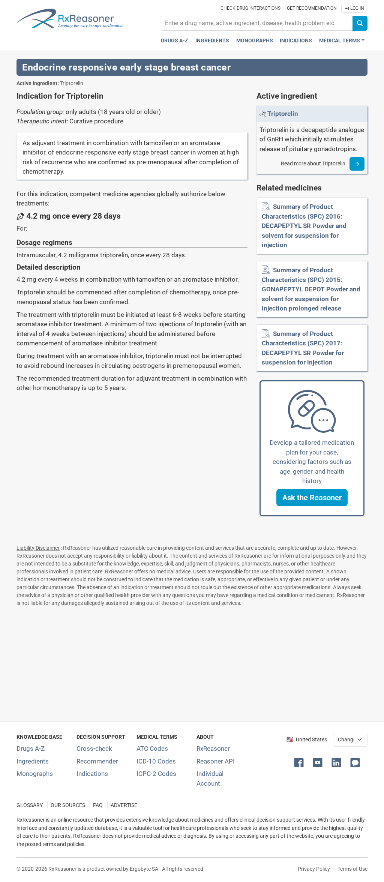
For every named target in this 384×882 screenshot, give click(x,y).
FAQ (98, 805)
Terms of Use (353, 869)
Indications (296, 41)
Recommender (97, 761)
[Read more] (357, 164)
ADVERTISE (124, 805)
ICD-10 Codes (156, 761)
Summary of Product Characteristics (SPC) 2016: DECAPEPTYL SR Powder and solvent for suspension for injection (304, 226)
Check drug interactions (250, 8)
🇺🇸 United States (306, 739)
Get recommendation (312, 8)
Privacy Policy (314, 869)
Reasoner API (215, 761)
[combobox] (257, 23)
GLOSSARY (29, 805)
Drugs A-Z (174, 41)
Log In (356, 8)
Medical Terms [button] (339, 41)
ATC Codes (152, 748)
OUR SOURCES (68, 805)
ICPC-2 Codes (156, 773)
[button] (312, 497)
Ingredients (212, 41)
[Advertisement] (192, 662)
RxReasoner (213, 748)
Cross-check (94, 748)
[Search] (360, 23)
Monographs (254, 41)
